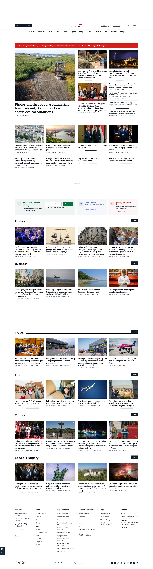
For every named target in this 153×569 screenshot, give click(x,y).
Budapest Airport (63, 517)
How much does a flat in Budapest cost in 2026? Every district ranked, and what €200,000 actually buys (29, 147)
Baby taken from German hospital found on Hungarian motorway (60, 402)
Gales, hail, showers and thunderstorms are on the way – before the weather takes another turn (122, 74)
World (89, 32)
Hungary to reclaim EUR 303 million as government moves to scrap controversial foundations (59, 160)
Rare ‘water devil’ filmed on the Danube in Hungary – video (91, 291)
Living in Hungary (117, 32)
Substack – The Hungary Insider (87, 530)
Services (98, 32)
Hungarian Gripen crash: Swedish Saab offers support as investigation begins (122, 112)
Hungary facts (62, 536)
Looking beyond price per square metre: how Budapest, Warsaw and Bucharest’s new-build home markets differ (29, 293)
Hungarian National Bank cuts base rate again (92, 146)
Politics (31, 32)
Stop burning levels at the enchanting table (88, 159)
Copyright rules (105, 513)
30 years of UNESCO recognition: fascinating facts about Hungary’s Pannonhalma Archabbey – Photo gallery (92, 487)
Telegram (82, 520)
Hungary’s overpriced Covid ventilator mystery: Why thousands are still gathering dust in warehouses (29, 161)
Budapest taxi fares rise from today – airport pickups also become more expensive (60, 360)
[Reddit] (134, 563)
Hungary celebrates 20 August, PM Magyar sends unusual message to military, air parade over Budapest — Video (123, 444)
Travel (50, 32)
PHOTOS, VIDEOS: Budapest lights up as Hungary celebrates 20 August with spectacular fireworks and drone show (92, 444)
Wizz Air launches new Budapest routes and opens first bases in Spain (122, 360)
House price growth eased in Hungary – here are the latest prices (58, 147)
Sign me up (67, 204)
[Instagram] (118, 563)
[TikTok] (124, 563)
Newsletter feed (84, 513)
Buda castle (61, 551)
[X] (121, 563)
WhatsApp (82, 517)
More (105, 32)
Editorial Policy (105, 520)
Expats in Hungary (63, 532)
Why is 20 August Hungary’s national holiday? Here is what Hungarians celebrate (58, 486)
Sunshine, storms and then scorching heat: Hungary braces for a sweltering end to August (122, 403)
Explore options (89, 209)
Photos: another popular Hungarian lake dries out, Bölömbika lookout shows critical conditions (42, 108)
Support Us (116, 26)
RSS (80, 526)
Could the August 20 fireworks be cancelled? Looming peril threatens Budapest (123, 486)
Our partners (19, 530)
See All (135, 220)
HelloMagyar (105, 26)
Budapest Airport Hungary (63, 539)
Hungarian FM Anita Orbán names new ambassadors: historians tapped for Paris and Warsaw (123, 104)
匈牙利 (38, 545)
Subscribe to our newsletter (23, 26)
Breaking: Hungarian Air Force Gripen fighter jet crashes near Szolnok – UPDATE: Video (59, 292)
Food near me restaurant (65, 520)
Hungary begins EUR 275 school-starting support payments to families (28, 403)
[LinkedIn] (112, 563)
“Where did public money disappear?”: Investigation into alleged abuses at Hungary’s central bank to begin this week (91, 250)
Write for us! (19, 533)
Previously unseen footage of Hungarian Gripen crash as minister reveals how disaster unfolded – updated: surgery (62, 46)
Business (41, 32)
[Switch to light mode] (129, 26)
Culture (65, 32)
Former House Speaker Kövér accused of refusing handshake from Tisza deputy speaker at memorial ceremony (121, 250)
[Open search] (125, 26)
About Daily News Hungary (21, 514)
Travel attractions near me (65, 524)
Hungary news (41, 513)
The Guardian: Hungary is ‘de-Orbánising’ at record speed (121, 159)
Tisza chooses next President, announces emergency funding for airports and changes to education (29, 360)
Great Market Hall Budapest (63, 544)
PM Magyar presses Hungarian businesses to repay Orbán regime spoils (123, 147)
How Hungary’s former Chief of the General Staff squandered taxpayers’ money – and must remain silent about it (92, 74)
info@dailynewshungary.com (130, 516)
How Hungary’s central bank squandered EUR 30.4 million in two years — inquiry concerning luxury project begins (123, 95)
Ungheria (39, 541)
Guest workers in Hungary (62, 528)
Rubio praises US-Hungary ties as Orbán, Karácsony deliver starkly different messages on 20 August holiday (28, 487)
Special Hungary (77, 32)
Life (57, 32)
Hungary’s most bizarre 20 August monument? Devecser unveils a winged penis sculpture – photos (60, 443)
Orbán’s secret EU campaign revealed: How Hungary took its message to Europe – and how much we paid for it (28, 250)
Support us (119, 211)
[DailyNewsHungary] (76, 25)
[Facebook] (115, 563)
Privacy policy (104, 517)
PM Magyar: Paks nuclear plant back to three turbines (122, 291)
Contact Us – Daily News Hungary (23, 519)
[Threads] (137, 563)
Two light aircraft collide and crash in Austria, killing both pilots (92, 402)
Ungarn (38, 538)
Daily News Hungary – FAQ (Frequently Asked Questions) (22, 524)
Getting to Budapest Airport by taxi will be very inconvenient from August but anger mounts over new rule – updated (92, 361)
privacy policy (59, 207)
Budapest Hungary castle (65, 548)
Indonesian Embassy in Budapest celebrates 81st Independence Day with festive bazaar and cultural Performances (29, 444)
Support (17, 536)
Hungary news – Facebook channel (85, 535)
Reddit (81, 523)
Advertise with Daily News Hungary (106, 524)
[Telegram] (131, 563)
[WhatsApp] (128, 563)
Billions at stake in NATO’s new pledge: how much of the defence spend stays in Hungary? (59, 249)
